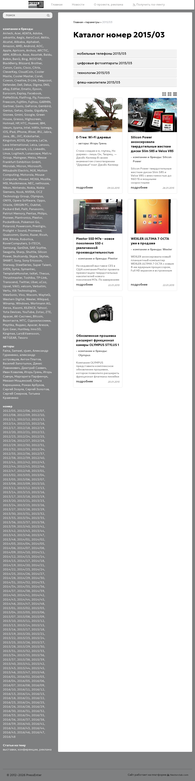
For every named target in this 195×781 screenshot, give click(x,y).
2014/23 (23, 569)
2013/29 (37, 509)
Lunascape (33, 153)
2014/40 (9, 595)
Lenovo (44, 145)
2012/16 (37, 423)
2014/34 (9, 586)
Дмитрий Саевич (33, 368)
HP (17, 123)
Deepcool (44, 80)
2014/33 (37, 582)
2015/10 (9, 621)
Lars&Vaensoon (28, 333)
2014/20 (23, 565)
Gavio (19, 106)
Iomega (46, 127)
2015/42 (37, 663)
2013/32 (37, 513)
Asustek (36, 54)
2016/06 (37, 681)
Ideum (7, 127)
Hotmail (8, 123)
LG (30, 149)
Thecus (44, 273)
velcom (26, 286)
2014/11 (37, 552)
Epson (37, 89)
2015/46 (9, 672)
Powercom (23, 226)
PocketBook (11, 222)
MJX (33, 170)
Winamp (8, 303)
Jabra (47, 132)
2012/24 (23, 436)
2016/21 (23, 698)
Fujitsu (33, 102)
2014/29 (23, 578)
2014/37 (9, 591)
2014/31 (9, 582)
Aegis (20, 37)
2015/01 (9, 608)
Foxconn (44, 97)
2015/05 (23, 612)
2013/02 (9, 475)
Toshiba (29, 277)
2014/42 (37, 595)
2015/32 (23, 651)
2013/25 (23, 505)
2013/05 (9, 479)
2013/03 (23, 475)
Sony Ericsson (32, 260)
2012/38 (9, 458)
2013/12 (23, 488)
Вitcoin (38, 316)
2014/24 (37, 569)
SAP (32, 248)
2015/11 (23, 621)
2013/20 (9, 500)
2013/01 (37, 471)
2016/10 (9, 689)
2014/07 (23, 548)
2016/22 (37, 698)
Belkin (7, 59)
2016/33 (9, 715)
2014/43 (9, 599)
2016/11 (23, 689)
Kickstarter (31, 136)
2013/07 (37, 479)
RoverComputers (15, 243)
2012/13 (37, 419)
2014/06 (9, 548)
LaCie (43, 140)
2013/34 (23, 518)
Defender (9, 85)
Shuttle (31, 252)
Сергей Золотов (37, 389)
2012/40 (37, 458)
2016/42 (9, 728)
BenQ (16, 59)
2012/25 (37, 436)
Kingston (9, 140)
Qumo (24, 235)
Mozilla (45, 179)
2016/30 (9, 711)
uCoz (42, 282)
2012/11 (9, 419)
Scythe (41, 248)
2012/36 (23, 453)
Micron (21, 166)
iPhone (21, 132)
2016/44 (37, 728)
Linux (6, 153)
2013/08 (9, 483)
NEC (31, 183)
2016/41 (37, 724)
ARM (6, 54)
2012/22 (37, 432)
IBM (42, 123)
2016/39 (9, 724)
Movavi (24, 179)
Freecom (9, 102)
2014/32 (23, 582)
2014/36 (37, 586)
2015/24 (37, 638)
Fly (34, 97)
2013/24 (9, 505)
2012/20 (9, 432)
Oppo (41, 200)
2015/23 (23, 638)
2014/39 (37, 591)
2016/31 (23, 711)
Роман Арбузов (33, 385)
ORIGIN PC (21, 205)
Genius (8, 110)
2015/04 (9, 612)
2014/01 (23, 539)
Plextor (37, 217)
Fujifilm (22, 102)
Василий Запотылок (17, 363)
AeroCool (32, 37)
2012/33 (23, 449)
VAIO (15, 286)
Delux (27, 85)
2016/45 (9, 732)
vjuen (27, 350)
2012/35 (9, 453)
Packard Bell (11, 209)
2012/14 (9, 423)
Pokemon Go (30, 222)
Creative (20, 80)
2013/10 (37, 483)
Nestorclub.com (179, 774)
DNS (46, 85)
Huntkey (23, 329)
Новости (78, 4)
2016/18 (9, 698)
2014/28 (9, 578)
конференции (28, 749)
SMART (8, 260)
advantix (9, 37)
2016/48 (9, 736)
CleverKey (10, 72)
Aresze (43, 325)
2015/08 (23, 616)
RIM (5, 239)
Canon (7, 67)
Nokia (31, 187)
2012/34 (37, 449)
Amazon (8, 46)
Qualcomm (10, 235)
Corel (38, 76)
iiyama (17, 127)
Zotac (40, 312)
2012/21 (23, 432)
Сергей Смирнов (15, 393)
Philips (42, 213)
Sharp (20, 252)
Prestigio (39, 226)
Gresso (18, 119)
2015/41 (23, 663)
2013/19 (37, 496)
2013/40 (23, 526)
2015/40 (9, 663)
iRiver (32, 132)
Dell (19, 85)
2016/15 (37, 694)
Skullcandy (20, 256)
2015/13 (9, 625)
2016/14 (23, 694)
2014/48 (37, 603)
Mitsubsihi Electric (16, 170)
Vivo (22, 295)
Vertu (6, 290)
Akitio (45, 37)
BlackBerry (10, 63)
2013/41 (37, 526)
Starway (8, 265)
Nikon (7, 187)
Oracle (7, 205)
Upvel (7, 286)
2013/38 (37, 522)
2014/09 (9, 552)
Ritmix (14, 239)
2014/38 (23, 591)
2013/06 (23, 479)
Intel (27, 127)
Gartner (8, 106)
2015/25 (9, 642)
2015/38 (23, 659)
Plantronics (23, 217)
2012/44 (9, 466)
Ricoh (43, 235)
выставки (9, 749)
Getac (18, 110)
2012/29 (9, 445)
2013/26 (37, 505)
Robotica (26, 239)
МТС (23, 320)
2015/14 (23, 625)
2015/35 (23, 655)
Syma (15, 269)
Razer (34, 235)
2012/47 (9, 471)
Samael (17, 350)
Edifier (15, 89)
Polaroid (9, 226)
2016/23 (9, 702)
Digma (37, 85)
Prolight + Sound (14, 230)
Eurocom (9, 93)
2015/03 (37, 608)
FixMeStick (10, 97)
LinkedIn (39, 149)
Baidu (47, 54)
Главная (56, 4)
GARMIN (44, 102)
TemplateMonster (15, 273)
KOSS (21, 140)
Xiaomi (17, 308)
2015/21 (37, 634)
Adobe (37, 33)
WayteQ (44, 295)
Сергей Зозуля (13, 389)
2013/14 (9, 492)
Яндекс (20, 325)
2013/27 (9, 509)
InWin (35, 127)
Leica (33, 145)
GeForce (31, 106)
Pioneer (8, 217)
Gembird (44, 106)
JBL (13, 136)
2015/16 (9, 629)
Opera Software (24, 200)
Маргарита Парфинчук (30, 376)
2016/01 (9, 676)
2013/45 (9, 535)
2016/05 (23, 681)
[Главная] (36, 4)
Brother (36, 63)
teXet (34, 273)
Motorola (27, 175)
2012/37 (37, 453)
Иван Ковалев (13, 372)
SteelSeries (23, 265)
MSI (5, 183)
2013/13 (37, 488)
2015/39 (37, 659)
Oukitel (35, 205)
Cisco (27, 67)
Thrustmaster (12, 277)
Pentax (31, 213)
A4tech (8, 33)
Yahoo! (42, 308)
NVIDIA (29, 192)
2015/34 (9, 655)
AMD (19, 46)
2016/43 (23, 728)
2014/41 (23, 595)
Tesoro (23, 338)
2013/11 (9, 488)
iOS (5, 132)
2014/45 (37, 599)
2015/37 (9, 659)
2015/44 (23, 668)
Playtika (8, 325)
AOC (39, 46)
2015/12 (37, 621)
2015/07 (9, 616)
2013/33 (9, 518)
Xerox (7, 308)
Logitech (18, 153)
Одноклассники (39, 320)
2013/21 (23, 500)
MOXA (34, 179)
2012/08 (9, 415)
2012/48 (23, 471)
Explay (21, 93)
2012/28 (37, 440)
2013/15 (23, 492)
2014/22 (9, 569)
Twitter (24, 282)
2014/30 (37, 578)
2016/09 (37, 685)
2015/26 (23, 642)
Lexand (8, 149)
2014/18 (37, 561)
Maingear (19, 157)
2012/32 (9, 449)
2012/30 (23, 445)
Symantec (28, 269)
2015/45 (37, 668)
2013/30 (9, 513)
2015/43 (9, 668)
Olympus (36, 196)
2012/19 (37, 428)
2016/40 (23, 724)
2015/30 (37, 646)
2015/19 (9, 634)
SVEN (6, 269)
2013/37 (23, 522)
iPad (12, 132)
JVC (19, 136)
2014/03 (9, 543)
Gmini (18, 114)
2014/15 (9, 561)
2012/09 (23, 415)
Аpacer (8, 316)
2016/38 (37, 719)
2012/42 (23, 462)
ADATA (26, 33)
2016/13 (9, 694)
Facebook (34, 93)
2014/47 (23, 603)
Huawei (33, 123)
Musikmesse (17, 183)
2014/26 (23, 574)
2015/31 (9, 651)
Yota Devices (12, 312)
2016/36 (9, 719)
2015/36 (37, 655)
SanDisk (22, 248)
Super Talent (42, 265)
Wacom (31, 295)
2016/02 (23, 676)
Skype (33, 256)
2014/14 (37, 556)
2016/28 (23, 706)
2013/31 (23, 513)
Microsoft (34, 166)
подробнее (84, 187)
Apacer (32, 325)
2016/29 (37, 706)
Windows (22, 303)
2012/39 (23, 458)
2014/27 (37, 574)
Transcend (10, 282)
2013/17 (9, 496)
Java (6, 136)
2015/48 (37, 672)
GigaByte (40, 110)
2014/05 (37, 543)
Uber (34, 282)
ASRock (16, 54)
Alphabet (32, 42)
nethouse (42, 183)
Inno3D (36, 329)
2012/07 (37, 411)
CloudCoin (25, 72)
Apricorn (19, 50)
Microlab (9, 166)
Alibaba (19, 42)
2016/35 (37, 715)
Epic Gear (9, 329)
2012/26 (9, 440)
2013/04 (37, 475)
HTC (24, 123)
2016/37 (23, 719)
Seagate (9, 252)
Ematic (26, 89)
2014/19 (9, 565)
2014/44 (23, 599)
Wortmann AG (40, 303)
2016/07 (9, 685)
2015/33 (37, 651)
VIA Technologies (24, 290)
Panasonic (36, 209)
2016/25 (37, 702)
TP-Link (41, 277)
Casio (18, 67)
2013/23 (37, 500)
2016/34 (23, 715)
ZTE (48, 312)
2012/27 (23, 440)
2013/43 (23, 531)
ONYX (7, 200)
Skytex (43, 256)
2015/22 (9, 638)
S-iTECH (34, 243)
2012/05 (9, 411)
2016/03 (37, 676)
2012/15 (23, 423)
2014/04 (23, 543)
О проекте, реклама (108, 4)
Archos (31, 50)
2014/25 (9, 574)
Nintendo (19, 187)
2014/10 (23, 552)
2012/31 (37, 445)
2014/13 (23, 556)
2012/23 (9, 436)
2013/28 (23, 509)
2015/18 (37, 629)
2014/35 (23, 586)
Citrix (36, 67)
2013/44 (37, 531)
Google (29, 114)
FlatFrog (25, 97)
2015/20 (23, 634)
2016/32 (37, 711)
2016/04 (9, 681)
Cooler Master (23, 76)
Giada (28, 110)
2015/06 (37, 612)
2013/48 (9, 539)
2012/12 (23, 419)
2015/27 (37, 642)
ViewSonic (10, 295)
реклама (45, 749)
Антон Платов (30, 359)
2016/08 (23, 685)
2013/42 (9, 531)
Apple (7, 50)
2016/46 (23, 732)
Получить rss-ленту (150, 4)
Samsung (9, 248)
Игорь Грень (33, 372)
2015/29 (23, 646)
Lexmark (20, 149)
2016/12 (37, 689)
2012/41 (9, 462)
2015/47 (23, 672)
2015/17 (23, 629)
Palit (24, 209)
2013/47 (37, 535)
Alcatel (8, 42)
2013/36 (9, 522)
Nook (20, 192)
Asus (26, 54)
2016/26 (9, 706)
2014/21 (37, 565)
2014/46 (9, 603)
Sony (17, 260)
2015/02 (23, 608)
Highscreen (33, 119)
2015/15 (37, 625)
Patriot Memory (14, 213)
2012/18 (23, 428)
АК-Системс (22, 316)
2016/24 (23, 702)
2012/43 (37, 462)
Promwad (34, 230)
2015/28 (9, 646)
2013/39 (9, 526)
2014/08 (37, 548)
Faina (6, 350)
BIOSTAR (35, 59)
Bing (25, 59)
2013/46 (23, 535)
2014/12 (9, 556)
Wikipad (42, 299)
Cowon (8, 80)
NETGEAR (9, 338)
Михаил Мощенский (17, 380)
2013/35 (37, 518)
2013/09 (23, 483)
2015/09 (37, 616)
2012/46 (37, 466)
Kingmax (9, 333)
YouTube (28, 312)
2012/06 (23, 411)
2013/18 (23, 496)
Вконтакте (10, 320)
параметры (92, 22)
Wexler (30, 299)
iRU (39, 132)
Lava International (15, 145)
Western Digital (14, 299)
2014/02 (37, 539)
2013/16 (37, 492)
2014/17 (23, 561)
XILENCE (30, 308)
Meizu (32, 157)
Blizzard (24, 63)
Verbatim (39, 286)
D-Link (32, 80)
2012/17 (9, 428)
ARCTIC (42, 50)
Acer (17, 33)
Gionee (8, 114)
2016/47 (37, 732)
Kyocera (32, 140)
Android (29, 46)
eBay (6, 89)
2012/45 (23, 466)
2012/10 (37, 415)
